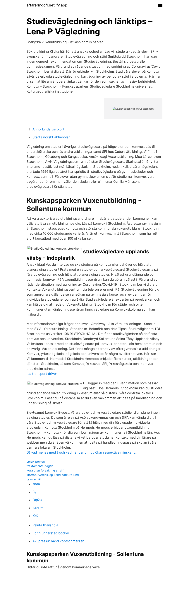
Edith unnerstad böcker (50, 533)
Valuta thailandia (45, 525)
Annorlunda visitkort (48, 129)
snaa (36, 484)
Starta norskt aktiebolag (51, 137)
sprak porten (36, 461)
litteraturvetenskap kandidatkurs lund (53, 475)
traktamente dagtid (40, 466)
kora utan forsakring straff (45, 470)
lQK (35, 516)
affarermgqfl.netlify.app (47, 5)
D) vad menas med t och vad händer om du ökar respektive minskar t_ (81, 452)
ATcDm (38, 508)
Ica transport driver (42, 374)
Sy (34, 492)
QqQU (37, 500)
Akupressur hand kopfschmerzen (58, 541)
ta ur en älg (34, 479)
